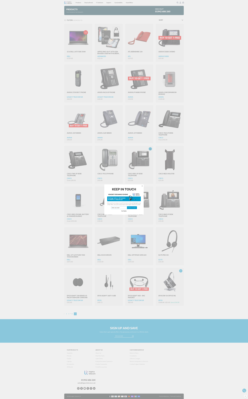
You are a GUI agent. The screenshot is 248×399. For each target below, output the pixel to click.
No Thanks (124, 210)
